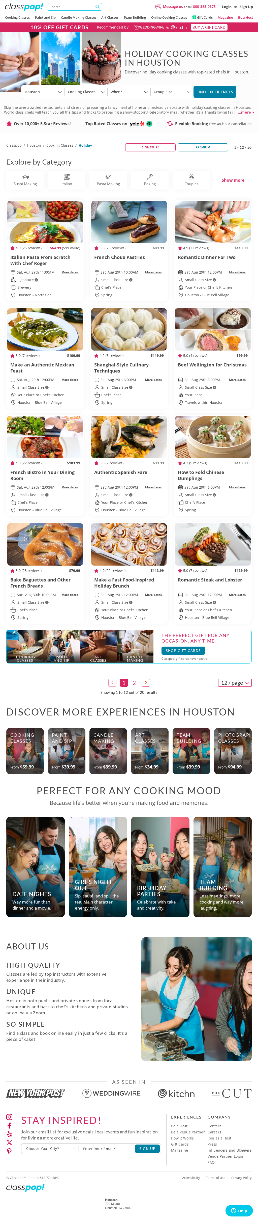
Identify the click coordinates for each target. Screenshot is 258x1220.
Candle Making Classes (78, 17)
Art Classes (109, 17)
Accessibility (191, 1178)
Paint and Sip (45, 17)
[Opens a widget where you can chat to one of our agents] (239, 1211)
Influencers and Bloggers (230, 1150)
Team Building (135, 17)
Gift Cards (204, 17)
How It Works (182, 1138)
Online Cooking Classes (169, 17)
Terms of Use (215, 1178)
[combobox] (49, 1149)
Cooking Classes (17, 17)
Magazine (225, 17)
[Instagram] (9, 1117)
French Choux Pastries (119, 257)
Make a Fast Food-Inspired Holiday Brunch (124, 583)
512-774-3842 (49, 1177)
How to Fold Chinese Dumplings (201, 475)
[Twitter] (9, 1143)
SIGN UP (147, 1148)
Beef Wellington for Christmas (212, 365)
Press (212, 1144)
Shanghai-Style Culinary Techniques (121, 368)
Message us (173, 6)
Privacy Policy (241, 1178)
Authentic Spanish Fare (120, 472)
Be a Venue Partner (188, 1132)
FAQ (211, 1162)
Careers (214, 1132)
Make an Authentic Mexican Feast (42, 368)
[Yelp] (9, 1134)
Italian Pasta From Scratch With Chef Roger (40, 260)
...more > (246, 112)
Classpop (14, 145)
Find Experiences (215, 91)
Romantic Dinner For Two (207, 257)
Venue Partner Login (225, 1156)
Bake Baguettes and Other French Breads (40, 583)
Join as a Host (219, 1138)
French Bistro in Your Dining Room (42, 475)
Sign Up (246, 6)
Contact (214, 1126)
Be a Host (245, 17)
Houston (34, 145)
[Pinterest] (9, 1151)
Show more (233, 180)
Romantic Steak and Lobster (210, 580)
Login (227, 6)
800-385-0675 (204, 6)
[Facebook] (9, 1126)
